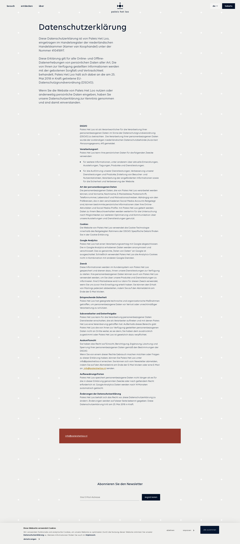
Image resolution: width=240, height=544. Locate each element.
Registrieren (151, 497)
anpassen (187, 530)
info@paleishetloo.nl (95, 368)
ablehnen (170, 530)
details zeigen (30, 539)
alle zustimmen (209, 530)
